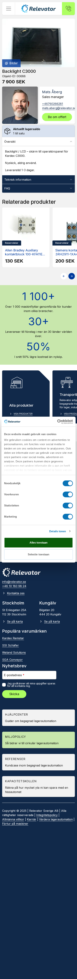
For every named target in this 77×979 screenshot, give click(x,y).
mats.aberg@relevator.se (59, 108)
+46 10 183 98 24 (14, 586)
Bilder (13, 63)
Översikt (9, 141)
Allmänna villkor (13, 819)
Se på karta (15, 621)
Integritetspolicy (47, 815)
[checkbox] (4, 685)
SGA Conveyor (12, 659)
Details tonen (57, 531)
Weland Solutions (14, 652)
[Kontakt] (68, 8)
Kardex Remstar (13, 638)
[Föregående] (64, 276)
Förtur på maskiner (15, 823)
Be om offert (57, 117)
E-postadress (14, 675)
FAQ (7, 188)
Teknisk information (17, 179)
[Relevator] (21, 572)
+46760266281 (52, 104)
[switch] (68, 494)
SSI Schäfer (10, 645)
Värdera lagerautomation (56, 819)
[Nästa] (71, 276)
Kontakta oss (16, 593)
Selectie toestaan (38, 554)
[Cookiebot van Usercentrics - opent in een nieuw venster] (57, 421)
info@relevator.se (14, 581)
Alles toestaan (38, 542)
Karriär (31, 819)
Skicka (14, 694)
